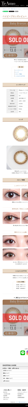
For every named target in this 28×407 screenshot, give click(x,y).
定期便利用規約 (21, 397)
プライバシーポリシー (22, 392)
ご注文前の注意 (6, 393)
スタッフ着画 (18, 74)
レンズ (17, 72)
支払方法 (5, 392)
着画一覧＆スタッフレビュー (16, 8)
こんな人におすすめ (20, 76)
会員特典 (5, 395)
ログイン (22, 5)
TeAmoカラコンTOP (6, 8)
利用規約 (19, 395)
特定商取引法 (20, 393)
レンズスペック (19, 70)
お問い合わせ (6, 397)
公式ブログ (5, 399)
